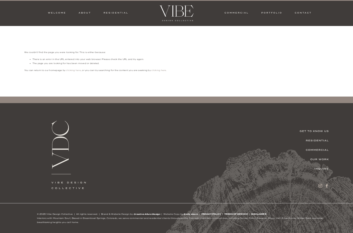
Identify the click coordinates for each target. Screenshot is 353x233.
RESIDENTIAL (116, 12)
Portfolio (271, 12)
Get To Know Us (314, 131)
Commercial (317, 150)
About (85, 12)
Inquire (321, 168)
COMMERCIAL (237, 12)
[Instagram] (320, 186)
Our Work (319, 159)
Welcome (57, 12)
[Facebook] (327, 186)
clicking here (73, 70)
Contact (303, 12)
